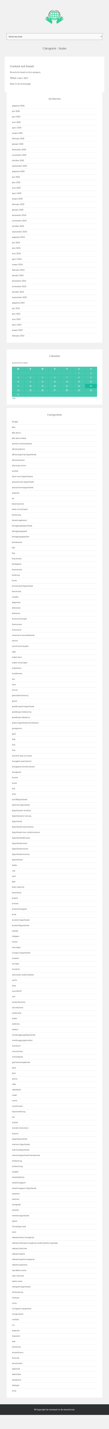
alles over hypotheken (22, 476)
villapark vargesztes (21, 1308)
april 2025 (16, 193)
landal (15, 931)
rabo (14, 1084)
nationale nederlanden (23, 974)
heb (13, 739)
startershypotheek (21, 1150)
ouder (14, 1018)
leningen (16, 947)
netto (14, 980)
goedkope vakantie (21, 717)
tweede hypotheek (20, 1215)
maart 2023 (17, 330)
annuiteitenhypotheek (22, 487)
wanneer (16, 1336)
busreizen (16, 591)
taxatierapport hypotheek (24, 1188)
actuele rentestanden (22, 443)
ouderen (16, 1024)
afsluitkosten (18, 460)
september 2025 (19, 166)
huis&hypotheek (19, 799)
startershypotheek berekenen (26, 1155)
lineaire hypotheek (21, 952)
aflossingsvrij (18, 449)
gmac (14, 701)
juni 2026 (16, 116)
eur (13, 679)
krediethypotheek (20, 925)
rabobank (16, 1089)
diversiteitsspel (19, 618)
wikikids (16, 1347)
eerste (15, 640)
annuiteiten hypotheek (23, 482)
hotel (14, 783)
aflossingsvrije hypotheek (24, 454)
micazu (15, 963)
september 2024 (19, 231)
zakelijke (16, 1374)
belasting (16, 515)
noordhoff (17, 991)
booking (16, 575)
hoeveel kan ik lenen (22, 755)
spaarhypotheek (19, 1139)
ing (13, 870)
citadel (15, 597)
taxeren (15, 1199)
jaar (14, 881)
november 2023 (19, 286)
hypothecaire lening (21, 816)
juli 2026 (16, 111)
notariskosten (18, 1002)
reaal (14, 1095)
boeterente (17, 569)
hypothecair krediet (21, 810)
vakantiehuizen (19, 1248)
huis (14, 794)
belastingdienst (19, 520)
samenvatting (18, 1111)
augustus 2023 (18, 302)
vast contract (18, 1275)
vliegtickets (17, 1314)
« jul (14, 398)
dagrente (16, 602)
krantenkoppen (19, 909)
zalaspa (15, 1385)
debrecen (16, 608)
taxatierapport (19, 1182)
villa (14, 1303)
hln (13, 744)
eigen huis (17, 657)
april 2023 (16, 324)
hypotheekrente (19, 843)
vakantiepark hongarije (23, 1259)
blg (13, 553)
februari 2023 (18, 335)
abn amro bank (19, 438)
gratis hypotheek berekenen (25, 722)
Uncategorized (19, 1226)
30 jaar (15, 421)
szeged (15, 1171)
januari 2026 (17, 144)
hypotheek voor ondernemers (26, 832)
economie (16, 629)
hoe (13, 750)
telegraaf (16, 1204)
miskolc (16, 969)
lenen (15, 941)
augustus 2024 (18, 237)
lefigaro (15, 936)
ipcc (14, 876)
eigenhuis (16, 668)
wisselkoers (17, 1352)
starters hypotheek (21, 1144)
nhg (14, 985)
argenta (15, 493)
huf (13, 788)
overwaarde (17, 1057)
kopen (15, 898)
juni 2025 (16, 182)
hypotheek (17, 821)
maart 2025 (17, 198)
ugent (14, 1221)
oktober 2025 (18, 160)
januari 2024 (18, 275)
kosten (15, 903)
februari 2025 (18, 204)
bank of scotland (20, 509)
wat (13, 1341)
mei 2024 (16, 253)
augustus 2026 (18, 105)
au (13, 498)
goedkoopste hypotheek (23, 706)
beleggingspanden (20, 536)
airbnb (15, 471)
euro (14, 684)
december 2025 (19, 149)
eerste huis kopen (20, 646)
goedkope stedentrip (22, 712)
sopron (15, 1133)
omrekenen (17, 1007)
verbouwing (17, 1292)
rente (14, 1100)
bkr (13, 547)
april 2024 (17, 259)
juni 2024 (16, 248)
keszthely (16, 892)
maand (15, 958)
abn (13, 427)
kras (14, 914)
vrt (13, 1325)
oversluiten (17, 1051)
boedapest (16, 564)
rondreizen (17, 1106)
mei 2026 (16, 122)
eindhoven (17, 673)
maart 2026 (17, 133)
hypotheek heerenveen (23, 827)
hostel (15, 777)
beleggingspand (19, 531)
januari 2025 (17, 209)
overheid (16, 1045)
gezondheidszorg (20, 695)
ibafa (14, 865)
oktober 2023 (18, 292)
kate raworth (18, 887)
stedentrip (17, 1161)
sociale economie (20, 1128)
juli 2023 (16, 308)
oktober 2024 (18, 226)
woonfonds (17, 1363)
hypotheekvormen (21, 854)
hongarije (16, 772)
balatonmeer (18, 504)
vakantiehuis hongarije (23, 1237)
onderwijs (16, 1013)
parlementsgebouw (21, 1062)
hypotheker (17, 859)
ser (13, 1117)
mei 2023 (16, 319)
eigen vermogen (19, 662)
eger (14, 651)
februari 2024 (18, 270)
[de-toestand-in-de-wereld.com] (54, 15)
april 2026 (16, 127)
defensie (16, 613)
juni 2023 (16, 314)
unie (14, 1232)
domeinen (17, 624)
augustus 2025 (18, 171)
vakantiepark (18, 1254)
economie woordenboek (23, 635)
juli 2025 (16, 177)
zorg (14, 1390)
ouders (15, 1029)
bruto (14, 580)
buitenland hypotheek (22, 586)
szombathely (18, 1177)
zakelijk (16, 1368)
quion (14, 1078)
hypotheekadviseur (21, 838)
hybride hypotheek (21, 805)
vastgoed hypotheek (21, 1286)
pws (14, 1073)
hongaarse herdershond (23, 766)
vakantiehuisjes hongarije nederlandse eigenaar (35, 1243)
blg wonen (17, 558)
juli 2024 (16, 242)
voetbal (15, 1319)
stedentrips (17, 1166)
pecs (14, 1067)
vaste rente (17, 1281)
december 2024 (19, 215)
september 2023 (19, 297)
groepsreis (17, 728)
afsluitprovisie (19, 465)
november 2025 (19, 155)
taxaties (16, 1193)
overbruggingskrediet (22, 1040)
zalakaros (16, 1380)
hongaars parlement (22, 761)
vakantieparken (19, 1264)
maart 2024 (17, 264)
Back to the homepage (20, 84)
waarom (16, 1330)
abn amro (16, 432)
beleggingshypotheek (22, 525)
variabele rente (19, 1270)
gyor (14, 734)
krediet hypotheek (21, 920)
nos (13, 996)
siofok (15, 1122)
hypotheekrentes (20, 848)
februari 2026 (18, 138)
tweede (15, 1210)
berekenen (17, 542)
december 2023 (19, 281)
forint (15, 690)
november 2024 (19, 220)
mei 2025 (16, 188)
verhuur (15, 1297)
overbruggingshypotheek (23, 1035)
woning (15, 1358)
